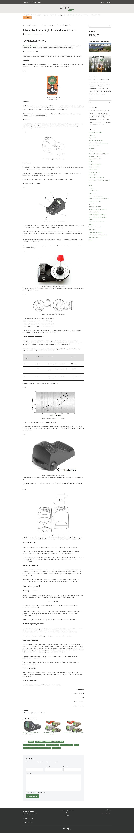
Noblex (76, 744)
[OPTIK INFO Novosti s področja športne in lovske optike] (67, 9)
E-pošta (47, 766)
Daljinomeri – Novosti (95, 145)
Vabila (90, 240)
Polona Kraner (28, 34)
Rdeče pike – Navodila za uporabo (98, 198)
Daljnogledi (92, 148)
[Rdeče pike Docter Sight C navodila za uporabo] (53, 726)
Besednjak (92, 135)
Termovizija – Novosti (95, 237)
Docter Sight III (58, 741)
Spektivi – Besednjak (95, 206)
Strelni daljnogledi (94, 212)
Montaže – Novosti (94, 167)
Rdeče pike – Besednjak (96, 196)
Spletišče (66, 766)
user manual (56, 748)
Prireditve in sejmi (94, 190)
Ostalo (30, 25)
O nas (102, 2)
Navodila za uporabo (38, 25)
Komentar (29, 773)
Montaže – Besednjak (95, 164)
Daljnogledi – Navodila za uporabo (98, 153)
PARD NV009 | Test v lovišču (97, 93)
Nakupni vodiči (27, 17)
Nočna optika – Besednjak (96, 177)
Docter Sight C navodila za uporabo (73, 732)
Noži (90, 183)
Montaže (91, 161)
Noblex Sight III (28, 748)
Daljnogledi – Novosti (95, 156)
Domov (25, 25)
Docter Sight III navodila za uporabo (34, 744)
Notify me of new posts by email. (36, 792)
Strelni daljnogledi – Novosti (96, 221)
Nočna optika (92, 175)
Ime (27, 766)
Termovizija (92, 229)
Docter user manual (52, 744)
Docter (31, 741)
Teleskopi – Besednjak (95, 227)
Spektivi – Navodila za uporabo (97, 209)
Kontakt (108, 2)
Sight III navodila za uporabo (42, 748)
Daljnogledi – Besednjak (96, 151)
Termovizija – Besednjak (96, 232)
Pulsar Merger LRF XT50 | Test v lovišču (100, 91)
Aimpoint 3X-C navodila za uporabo (99, 79)
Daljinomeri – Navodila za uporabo (98, 143)
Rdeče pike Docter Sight (30, 46)
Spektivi (91, 204)
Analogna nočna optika (95, 132)
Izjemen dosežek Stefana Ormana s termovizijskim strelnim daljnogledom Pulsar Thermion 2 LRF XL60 (99, 84)
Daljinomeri (92, 138)
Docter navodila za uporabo (44, 741)
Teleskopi (91, 224)
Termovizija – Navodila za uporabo (98, 235)
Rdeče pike (92, 193)
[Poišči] (109, 26)
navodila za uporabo (66, 744)
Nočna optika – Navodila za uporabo (99, 180)
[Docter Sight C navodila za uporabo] (73, 726)
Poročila (91, 188)
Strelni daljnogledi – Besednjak (97, 214)
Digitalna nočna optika (95, 159)
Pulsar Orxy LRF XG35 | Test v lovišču (99, 88)
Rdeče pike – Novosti (95, 201)
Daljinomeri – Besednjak (96, 140)
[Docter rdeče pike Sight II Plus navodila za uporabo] (32, 726)
